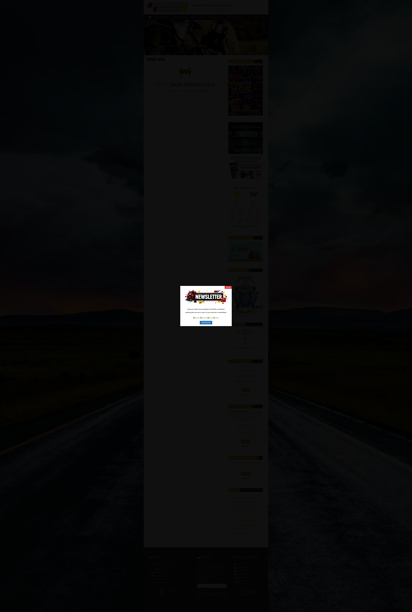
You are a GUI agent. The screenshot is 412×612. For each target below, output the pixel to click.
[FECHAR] (228, 287)
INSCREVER (206, 323)
